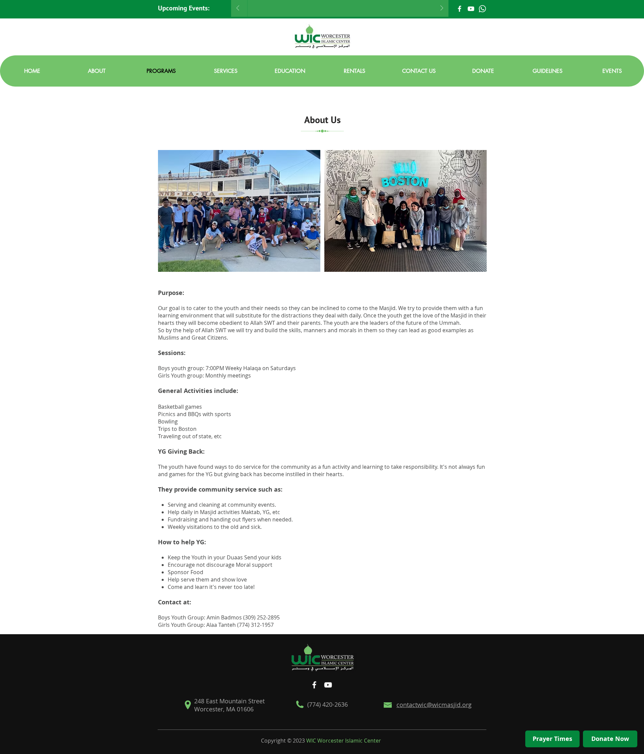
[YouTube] (471, 9)
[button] (96, 71)
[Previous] (237, 8)
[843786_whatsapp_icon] (482, 9)
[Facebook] (459, 9)
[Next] (441, 8)
